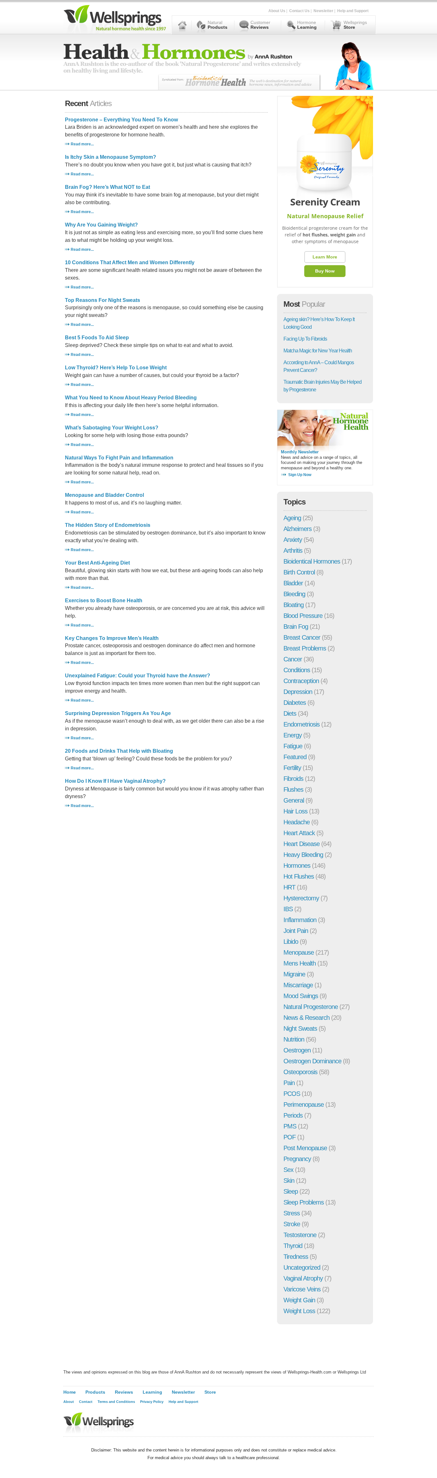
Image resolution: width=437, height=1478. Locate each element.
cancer (292, 659)
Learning (152, 1392)
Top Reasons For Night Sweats (102, 300)
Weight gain (299, 1300)
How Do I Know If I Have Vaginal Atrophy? (115, 781)
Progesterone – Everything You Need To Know (121, 119)
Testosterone (299, 1234)
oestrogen (297, 1050)
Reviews (124, 1392)
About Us (276, 11)
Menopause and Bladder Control (104, 495)
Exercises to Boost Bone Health (103, 600)
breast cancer (301, 637)
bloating (293, 604)
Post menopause (305, 1147)
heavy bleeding (303, 854)
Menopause (298, 952)
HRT (289, 887)
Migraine (294, 974)
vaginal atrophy (303, 1278)
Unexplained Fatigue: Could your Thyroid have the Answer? (137, 675)
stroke (291, 1224)
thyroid (292, 1245)
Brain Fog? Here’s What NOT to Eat (107, 187)
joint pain (295, 930)
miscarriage (298, 985)
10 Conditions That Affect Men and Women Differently (130, 262)
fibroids (293, 778)
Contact (85, 1402)
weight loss (299, 1310)
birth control (299, 572)
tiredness (295, 1256)
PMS (289, 1126)
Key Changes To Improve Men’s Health (112, 638)
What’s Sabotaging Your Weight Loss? (111, 427)
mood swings (300, 995)
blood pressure (302, 615)
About (68, 1402)
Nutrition (293, 1039)
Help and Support (353, 11)
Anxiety (292, 539)
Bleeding (294, 593)
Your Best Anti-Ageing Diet (97, 563)
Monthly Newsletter (300, 452)
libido (290, 941)
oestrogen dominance (312, 1061)
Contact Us (299, 11)
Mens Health (299, 963)
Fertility (292, 767)
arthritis (292, 550)
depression (297, 691)
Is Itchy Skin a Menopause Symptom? (110, 157)
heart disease (301, 843)
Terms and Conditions (116, 1402)
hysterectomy (301, 898)
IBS (288, 908)
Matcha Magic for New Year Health (317, 350)
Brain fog (295, 626)
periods (293, 1115)
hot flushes (298, 876)
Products (95, 1392)
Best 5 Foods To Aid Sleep (97, 337)
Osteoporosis (300, 1071)
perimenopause (303, 1104)
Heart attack (299, 832)
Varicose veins (302, 1289)
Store (210, 1392)
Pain (289, 1082)
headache (296, 822)
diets (289, 713)
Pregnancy (297, 1158)
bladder (293, 583)
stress (291, 1213)
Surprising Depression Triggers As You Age (118, 713)
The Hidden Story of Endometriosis (107, 525)
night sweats (300, 1028)
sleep (290, 1191)
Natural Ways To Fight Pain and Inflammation (119, 457)
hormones (296, 865)
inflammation (299, 919)
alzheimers (297, 528)
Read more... (82, 144)
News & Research (306, 1017)
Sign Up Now (299, 475)
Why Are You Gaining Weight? (101, 224)
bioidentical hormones (311, 561)
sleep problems (303, 1202)
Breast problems (304, 648)
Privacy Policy (151, 1402)
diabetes (294, 702)
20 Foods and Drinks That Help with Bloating (119, 751)
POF (289, 1137)
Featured (294, 756)
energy (292, 735)
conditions (296, 670)
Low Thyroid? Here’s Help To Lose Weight (116, 367)
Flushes (293, 789)
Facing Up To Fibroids (305, 339)
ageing (292, 517)
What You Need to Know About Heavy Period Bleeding (131, 397)
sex (288, 1169)
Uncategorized (301, 1267)
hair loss (295, 811)
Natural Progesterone (310, 1006)
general (293, 800)
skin (288, 1180)
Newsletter (323, 11)
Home (69, 1392)
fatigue (292, 746)
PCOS (291, 1093)
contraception (301, 680)
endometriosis (301, 724)
